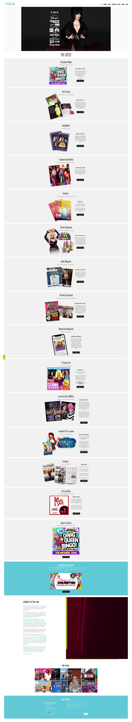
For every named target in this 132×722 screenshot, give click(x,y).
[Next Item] (95, 680)
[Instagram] (4, 358)
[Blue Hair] (68, 49)
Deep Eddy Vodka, (81, 438)
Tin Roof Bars (85, 442)
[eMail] (4, 356)
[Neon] (62, 49)
